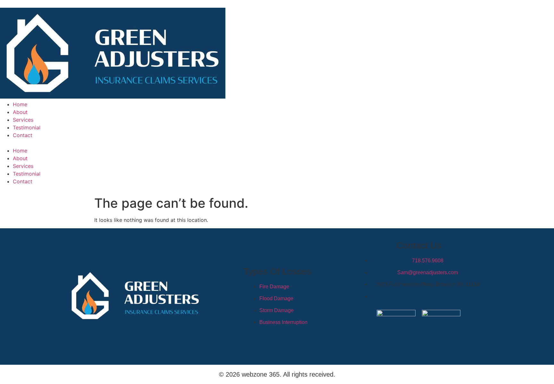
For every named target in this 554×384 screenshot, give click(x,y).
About (20, 112)
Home (20, 104)
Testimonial (26, 127)
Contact (22, 135)
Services (23, 120)
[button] (277, 143)
